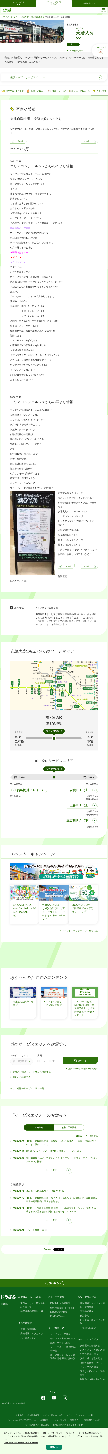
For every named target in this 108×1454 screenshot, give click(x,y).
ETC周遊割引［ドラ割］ (62, 1308)
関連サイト (75, 1420)
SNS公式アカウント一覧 (12, 1403)
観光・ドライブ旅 (87, 1297)
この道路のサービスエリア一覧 (28, 1088)
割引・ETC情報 (56, 1297)
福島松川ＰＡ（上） (31, 790)
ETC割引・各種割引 (60, 1303)
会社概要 (44, 1420)
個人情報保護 (33, 1415)
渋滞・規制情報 (28, 1329)
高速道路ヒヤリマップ (91, 1363)
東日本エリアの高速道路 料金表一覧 (32, 1305)
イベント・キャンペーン (62, 1338)
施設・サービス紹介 (60, 1343)
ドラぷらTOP (7, 17)
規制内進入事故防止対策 (92, 1379)
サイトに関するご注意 (53, 1415)
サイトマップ (60, 1420)
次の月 (87, 141)
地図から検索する (22, 1077)
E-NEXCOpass (57, 1316)
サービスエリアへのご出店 (37, 1425)
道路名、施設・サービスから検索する (32, 1072)
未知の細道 (85, 1311)
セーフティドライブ (88, 1339)
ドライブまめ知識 (89, 1367)
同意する (54, 1447)
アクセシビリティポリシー (78, 1415)
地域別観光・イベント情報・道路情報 (92, 1305)
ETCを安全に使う (89, 1354)
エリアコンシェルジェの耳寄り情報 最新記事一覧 (63, 1357)
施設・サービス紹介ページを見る (83, 1068)
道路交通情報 (25, 1323)
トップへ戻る (51, 1283)
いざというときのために (92, 1350)
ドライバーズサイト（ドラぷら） (54, 3)
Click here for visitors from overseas (21, 1443)
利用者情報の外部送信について (66, 1425)
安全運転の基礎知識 (90, 1345)
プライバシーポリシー (86, 1436)
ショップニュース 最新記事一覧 (63, 1349)
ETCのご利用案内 (59, 1312)
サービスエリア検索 (60, 1334)
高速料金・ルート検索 (29, 1297)
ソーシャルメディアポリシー (21, 1420)
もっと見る (51, 1170)
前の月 (21, 141)
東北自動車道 (36, 17)
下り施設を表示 (76, 50)
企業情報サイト (89, 3)
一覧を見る (93, 1136)
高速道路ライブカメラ (31, 1333)
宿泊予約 (84, 1315)
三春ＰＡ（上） (80, 805)
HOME (4, 1304)
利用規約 (19, 1415)
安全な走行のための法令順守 (92, 1373)
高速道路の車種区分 (30, 1311)
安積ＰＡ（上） (80, 790)
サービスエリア (22, 17)
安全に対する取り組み (91, 1358)
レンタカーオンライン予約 (92, 1322)
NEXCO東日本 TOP (19, 3)
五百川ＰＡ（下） (79, 820)
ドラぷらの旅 (87, 1328)
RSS (80, 1136)
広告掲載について (92, 1420)
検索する (82, 1060)
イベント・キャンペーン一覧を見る (80, 931)
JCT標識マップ (28, 1338)
